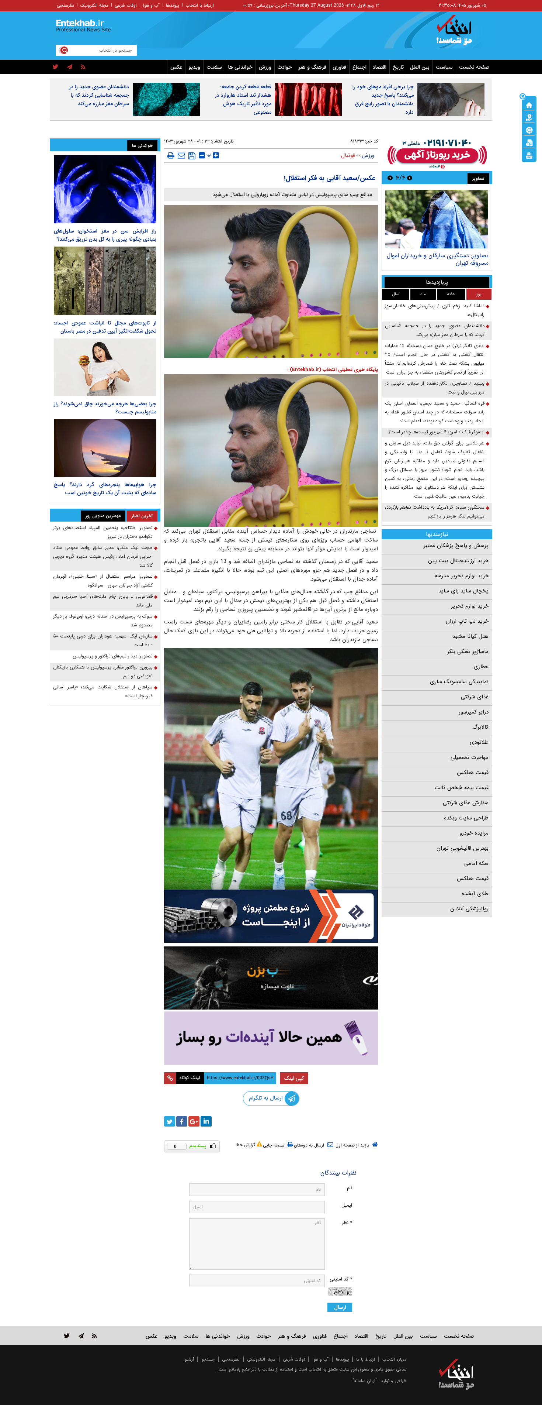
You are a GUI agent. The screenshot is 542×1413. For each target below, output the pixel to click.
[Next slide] (390, 177)
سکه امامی (476, 863)
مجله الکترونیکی (261, 1359)
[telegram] (70, 67)
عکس (176, 67)
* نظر (347, 1223)
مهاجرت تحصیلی (470, 757)
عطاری (481, 666)
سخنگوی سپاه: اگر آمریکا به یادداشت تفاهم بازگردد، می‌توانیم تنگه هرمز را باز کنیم (434, 511)
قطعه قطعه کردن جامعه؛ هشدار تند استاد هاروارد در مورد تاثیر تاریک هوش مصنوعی (243, 99)
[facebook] (181, 1121)
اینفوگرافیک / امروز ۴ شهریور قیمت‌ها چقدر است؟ (436, 432)
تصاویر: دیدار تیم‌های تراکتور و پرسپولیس (113, 656)
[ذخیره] (191, 156)
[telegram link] (81, 1335)
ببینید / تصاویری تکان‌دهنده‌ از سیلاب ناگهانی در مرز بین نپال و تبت (434, 387)
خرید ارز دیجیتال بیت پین (458, 560)
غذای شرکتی (475, 696)
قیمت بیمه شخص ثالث (462, 787)
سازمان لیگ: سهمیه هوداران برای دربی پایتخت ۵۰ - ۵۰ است (103, 640)
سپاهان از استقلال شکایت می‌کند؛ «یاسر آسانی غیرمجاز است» (103, 691)
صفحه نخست (474, 67)
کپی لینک (294, 1078)
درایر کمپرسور (474, 712)
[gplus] (193, 1121)
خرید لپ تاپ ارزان (467, 621)
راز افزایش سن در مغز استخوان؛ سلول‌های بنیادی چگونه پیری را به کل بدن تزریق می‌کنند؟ (105, 235)
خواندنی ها (240, 67)
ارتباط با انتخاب (199, 5)
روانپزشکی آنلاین (469, 908)
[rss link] (95, 1335)
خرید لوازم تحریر (470, 606)
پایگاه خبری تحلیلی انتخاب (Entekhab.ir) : (332, 370)
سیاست (444, 67)
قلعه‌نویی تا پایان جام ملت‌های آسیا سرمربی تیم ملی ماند (103, 600)
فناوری (339, 67)
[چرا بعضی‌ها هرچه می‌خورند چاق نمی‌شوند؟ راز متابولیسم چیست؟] (105, 367)
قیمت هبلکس (473, 772)
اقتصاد (379, 67)
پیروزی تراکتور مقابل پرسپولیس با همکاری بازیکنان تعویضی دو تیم (103, 671)
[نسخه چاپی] (170, 155)
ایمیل (346, 1205)
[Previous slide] (409, 177)
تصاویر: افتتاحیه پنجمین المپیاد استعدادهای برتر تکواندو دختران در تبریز (103, 532)
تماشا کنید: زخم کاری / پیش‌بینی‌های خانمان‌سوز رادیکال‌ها (434, 310)
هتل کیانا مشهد (470, 636)
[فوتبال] (529, 129)
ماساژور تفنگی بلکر (468, 651)
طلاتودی (479, 742)
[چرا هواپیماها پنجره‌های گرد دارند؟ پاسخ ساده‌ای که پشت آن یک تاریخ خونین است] (105, 448)
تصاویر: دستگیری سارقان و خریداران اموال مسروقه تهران (438, 259)
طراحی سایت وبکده (466, 818)
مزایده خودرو (474, 833)
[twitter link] (67, 1335)
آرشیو (189, 1359)
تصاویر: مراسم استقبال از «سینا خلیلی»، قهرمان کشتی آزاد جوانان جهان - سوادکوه (103, 581)
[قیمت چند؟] (529, 117)
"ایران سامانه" (364, 1380)
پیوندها (172, 5)
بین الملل (420, 67)
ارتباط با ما (365, 1359)
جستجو (208, 1359)
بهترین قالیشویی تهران (463, 848)
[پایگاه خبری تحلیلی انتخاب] (460, 33)
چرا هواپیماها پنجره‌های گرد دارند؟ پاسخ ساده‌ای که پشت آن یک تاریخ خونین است (105, 489)
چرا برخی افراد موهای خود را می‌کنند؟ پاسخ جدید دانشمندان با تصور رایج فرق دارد (383, 99)
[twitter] (55, 67)
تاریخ (398, 67)
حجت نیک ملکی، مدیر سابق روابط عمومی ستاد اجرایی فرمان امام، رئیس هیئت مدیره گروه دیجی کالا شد (103, 556)
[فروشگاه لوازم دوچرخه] (271, 978)
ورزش (265, 67)
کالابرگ (480, 727)
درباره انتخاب (394, 1359)
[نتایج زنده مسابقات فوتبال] (529, 154)
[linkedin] (206, 1121)
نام (349, 1188)
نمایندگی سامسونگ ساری (459, 681)
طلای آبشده (475, 893)
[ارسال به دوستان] (181, 155)
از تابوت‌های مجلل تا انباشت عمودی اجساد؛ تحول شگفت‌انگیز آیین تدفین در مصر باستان (105, 327)
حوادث (285, 67)
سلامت (214, 67)
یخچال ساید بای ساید (463, 591)
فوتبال (348, 155)
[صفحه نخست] (529, 104)
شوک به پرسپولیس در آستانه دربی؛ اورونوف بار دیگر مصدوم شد (103, 620)
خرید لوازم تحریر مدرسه (462, 575)
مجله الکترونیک (94, 5)
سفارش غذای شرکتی (466, 802)
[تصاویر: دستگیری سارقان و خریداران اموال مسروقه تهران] (436, 219)
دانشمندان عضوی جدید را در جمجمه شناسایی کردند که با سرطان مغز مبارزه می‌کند (99, 95)
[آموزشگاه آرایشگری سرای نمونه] (271, 1038)
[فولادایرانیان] (271, 916)
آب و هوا (151, 5)
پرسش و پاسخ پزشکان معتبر (456, 545)
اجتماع (359, 67)
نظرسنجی (65, 5)
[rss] (83, 67)
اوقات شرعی (126, 5)
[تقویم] (529, 142)
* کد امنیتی (341, 1279)
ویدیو (194, 67)
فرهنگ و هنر (312, 67)
